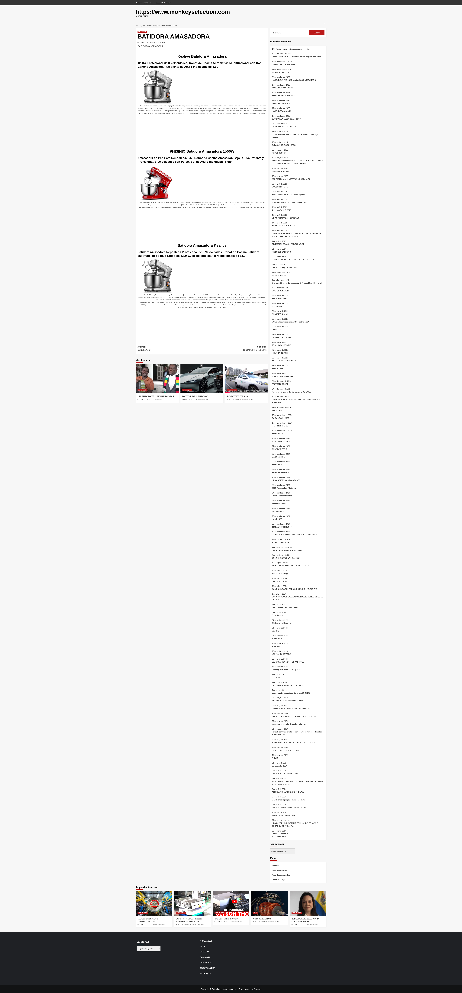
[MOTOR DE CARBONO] (201, 378)
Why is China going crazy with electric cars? (290, 322)
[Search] (324, 24)
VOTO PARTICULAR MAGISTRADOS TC (288, 607)
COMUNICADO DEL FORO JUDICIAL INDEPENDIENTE (294, 589)
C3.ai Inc (275, 631)
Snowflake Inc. (278, 615)
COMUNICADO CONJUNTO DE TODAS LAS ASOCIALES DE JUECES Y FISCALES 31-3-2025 (296, 234)
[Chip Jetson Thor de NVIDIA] (231, 903)
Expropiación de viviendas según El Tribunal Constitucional (297, 283)
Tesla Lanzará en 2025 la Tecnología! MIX (289, 194)
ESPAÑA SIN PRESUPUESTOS (284, 127)
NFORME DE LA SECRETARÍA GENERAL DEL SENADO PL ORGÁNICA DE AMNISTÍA (295, 824)
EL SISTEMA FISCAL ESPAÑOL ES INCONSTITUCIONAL (295, 742)
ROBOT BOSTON (279, 153)
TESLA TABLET (278, 465)
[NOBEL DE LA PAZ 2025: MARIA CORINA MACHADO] (308, 903)
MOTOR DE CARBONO (195, 396)
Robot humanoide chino (282, 496)
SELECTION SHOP (163, 3)
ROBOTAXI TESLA (237, 396)
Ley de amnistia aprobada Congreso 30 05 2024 (291, 693)
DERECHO (204, 952)
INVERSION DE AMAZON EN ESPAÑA (287, 701)
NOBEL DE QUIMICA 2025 (283, 88)
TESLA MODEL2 (279, 433)
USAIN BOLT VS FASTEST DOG (285, 773)
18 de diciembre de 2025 (158, 924)
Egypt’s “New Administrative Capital (287, 550)
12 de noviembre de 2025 (235, 921)
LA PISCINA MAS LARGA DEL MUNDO (287, 685)
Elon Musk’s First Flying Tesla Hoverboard (289, 202)
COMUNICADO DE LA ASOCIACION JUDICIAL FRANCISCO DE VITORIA (297, 598)
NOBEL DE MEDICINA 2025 (283, 95)
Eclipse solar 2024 (279, 766)
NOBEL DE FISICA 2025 (281, 103)
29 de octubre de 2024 (246, 399)
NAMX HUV (277, 519)
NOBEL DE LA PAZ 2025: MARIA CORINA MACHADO (294, 80)
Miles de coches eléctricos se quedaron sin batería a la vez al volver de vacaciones (297, 782)
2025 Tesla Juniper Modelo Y (284, 488)
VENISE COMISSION (280, 834)
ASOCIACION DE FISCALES (283, 376)
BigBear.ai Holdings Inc (281, 623)
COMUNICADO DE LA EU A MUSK (286, 558)
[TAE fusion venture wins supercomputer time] (154, 903)
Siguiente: (254, 348)
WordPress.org (278, 880)
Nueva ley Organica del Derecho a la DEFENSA (291, 392)
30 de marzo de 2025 (202, 399)
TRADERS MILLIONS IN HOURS (284, 361)
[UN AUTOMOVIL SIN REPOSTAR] (157, 378)
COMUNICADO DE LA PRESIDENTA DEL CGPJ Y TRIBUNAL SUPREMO (296, 400)
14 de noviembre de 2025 (196, 924)
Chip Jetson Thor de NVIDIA (283, 64)
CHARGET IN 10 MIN (280, 314)
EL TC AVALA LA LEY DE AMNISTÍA (286, 119)
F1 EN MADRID (278, 511)
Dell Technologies (279, 581)
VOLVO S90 (277, 410)
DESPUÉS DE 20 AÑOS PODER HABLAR (288, 244)
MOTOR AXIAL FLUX (280, 72)
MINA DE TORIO (279, 275)
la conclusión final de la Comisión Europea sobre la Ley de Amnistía (296, 135)
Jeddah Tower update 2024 (283, 815)
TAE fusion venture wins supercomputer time (291, 49)
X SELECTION (144, 42)
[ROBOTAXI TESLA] (246, 378)
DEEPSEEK (276, 330)
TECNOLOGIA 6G (279, 298)
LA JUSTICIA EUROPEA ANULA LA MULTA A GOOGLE (294, 534)
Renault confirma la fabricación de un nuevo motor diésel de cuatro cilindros (297, 733)
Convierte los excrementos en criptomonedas (291, 708)
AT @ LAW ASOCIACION (282, 441)
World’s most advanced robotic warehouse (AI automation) (296, 57)
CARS (255, 913)
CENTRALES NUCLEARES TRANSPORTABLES (291, 179)
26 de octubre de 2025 (272, 921)
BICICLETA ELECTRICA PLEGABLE (286, 750)
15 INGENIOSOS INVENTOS (283, 226)
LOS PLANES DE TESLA (281, 654)
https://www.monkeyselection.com (183, 12)
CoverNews (244, 989)
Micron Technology (280, 573)
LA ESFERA (276, 677)
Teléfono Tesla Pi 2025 (281, 210)
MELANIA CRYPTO (280, 353)
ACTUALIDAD (142, 913)
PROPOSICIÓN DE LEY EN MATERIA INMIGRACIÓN (293, 260)
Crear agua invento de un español (286, 670)
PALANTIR (276, 646)
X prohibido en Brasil (280, 542)
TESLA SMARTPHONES (282, 527)
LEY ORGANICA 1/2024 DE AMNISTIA (288, 662)
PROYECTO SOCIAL (280, 384)
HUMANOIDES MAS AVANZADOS (286, 480)
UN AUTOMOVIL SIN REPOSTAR (156, 396)
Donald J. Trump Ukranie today (285, 267)
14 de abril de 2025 (156, 399)
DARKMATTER (278, 457)
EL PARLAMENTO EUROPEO (284, 145)
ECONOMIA (205, 957)
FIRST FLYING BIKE (280, 426)
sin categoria (142, 31)
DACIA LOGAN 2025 (280, 418)
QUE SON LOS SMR (280, 187)
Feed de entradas (279, 870)
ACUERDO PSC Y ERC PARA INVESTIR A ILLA (290, 566)
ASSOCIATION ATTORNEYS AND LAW (288, 792)
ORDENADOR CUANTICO (282, 337)
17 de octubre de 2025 (311, 924)
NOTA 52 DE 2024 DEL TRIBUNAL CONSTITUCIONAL (294, 716)
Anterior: (144, 348)
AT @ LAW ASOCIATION (282, 345)
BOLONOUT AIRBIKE (280, 171)
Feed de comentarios (281, 875)
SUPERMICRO (277, 638)
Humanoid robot (279, 503)
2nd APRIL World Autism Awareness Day (289, 807)
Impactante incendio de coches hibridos (288, 724)
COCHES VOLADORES (281, 291)
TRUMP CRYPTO (279, 368)
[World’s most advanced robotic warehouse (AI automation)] (192, 903)
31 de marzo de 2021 (158, 42)
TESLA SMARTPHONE (281, 472)
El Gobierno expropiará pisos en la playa (288, 800)
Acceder (275, 865)
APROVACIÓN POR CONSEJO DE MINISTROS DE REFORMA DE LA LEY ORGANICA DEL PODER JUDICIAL (298, 162)
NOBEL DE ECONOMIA (281, 111)
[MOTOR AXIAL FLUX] (269, 903)
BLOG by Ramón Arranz (144, 3)
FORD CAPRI (277, 306)
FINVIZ (275, 758)
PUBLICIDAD (205, 962)
